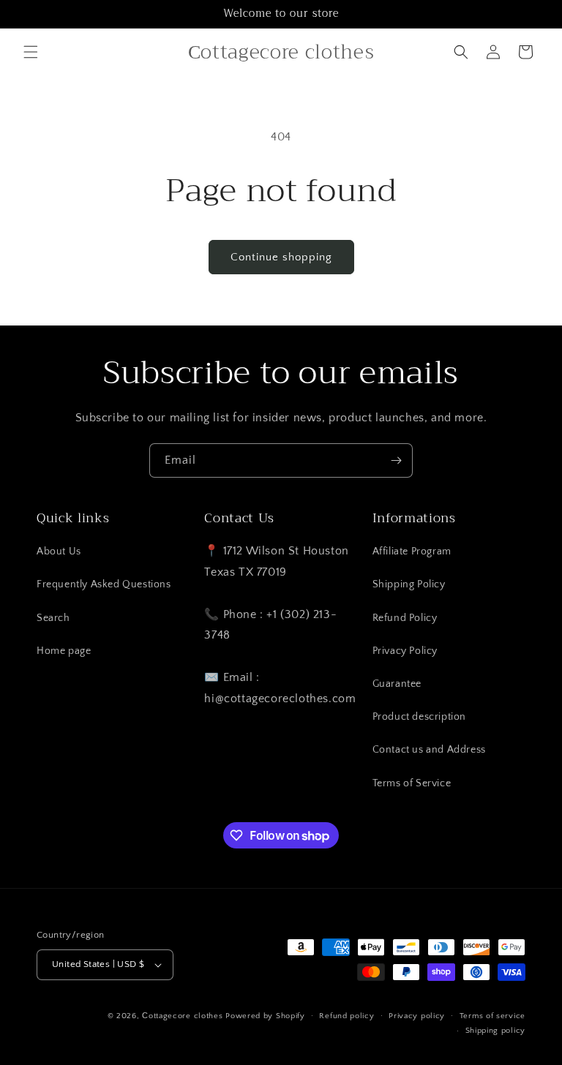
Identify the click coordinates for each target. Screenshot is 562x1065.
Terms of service (492, 1016)
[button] (31, 52)
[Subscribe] (396, 460)
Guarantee (397, 684)
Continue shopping (281, 257)
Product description (419, 717)
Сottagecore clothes (182, 1016)
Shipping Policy (409, 584)
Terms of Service (412, 783)
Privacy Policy (405, 651)
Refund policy (346, 1016)
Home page (64, 651)
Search (53, 618)
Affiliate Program (412, 551)
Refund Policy (405, 618)
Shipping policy (495, 1030)
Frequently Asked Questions (104, 584)
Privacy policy (417, 1016)
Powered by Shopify (265, 1016)
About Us (59, 551)
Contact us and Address (429, 750)
